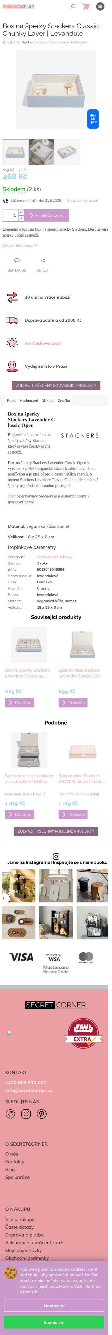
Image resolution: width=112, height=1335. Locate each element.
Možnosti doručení (82, 200)
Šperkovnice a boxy (54, 557)
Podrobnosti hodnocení (68, 42)
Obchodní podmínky (27, 1258)
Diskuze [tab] (47, 400)
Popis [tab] (11, 400)
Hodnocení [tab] (29, 400)
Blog (10, 1169)
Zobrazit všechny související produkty (56, 385)
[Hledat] (73, 6)
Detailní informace (18, 245)
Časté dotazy (19, 1227)
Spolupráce (17, 1177)
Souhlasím (54, 1322)
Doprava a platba (24, 1235)
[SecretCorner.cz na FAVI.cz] (83, 1033)
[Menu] (100, 6)
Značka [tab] (64, 400)
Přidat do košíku (49, 215)
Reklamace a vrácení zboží (34, 1243)
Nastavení (54, 1305)
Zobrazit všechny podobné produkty (56, 831)
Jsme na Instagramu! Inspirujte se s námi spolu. (57, 862)
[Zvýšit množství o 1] (21, 212)
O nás (11, 1154)
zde (35, 1291)
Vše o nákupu (20, 1219)
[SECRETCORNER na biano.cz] (33, 1033)
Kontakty (14, 1162)
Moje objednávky (23, 1250)
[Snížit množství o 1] (21, 218)
